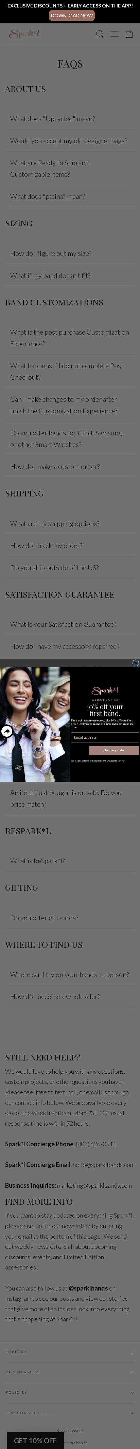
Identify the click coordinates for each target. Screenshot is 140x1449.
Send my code (114, 750)
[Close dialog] (136, 663)
